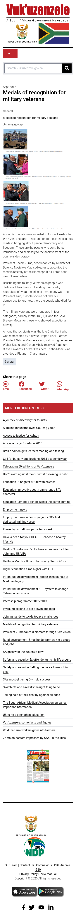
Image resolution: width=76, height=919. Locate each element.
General (9, 361)
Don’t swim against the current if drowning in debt (35, 474)
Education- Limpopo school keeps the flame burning (36, 502)
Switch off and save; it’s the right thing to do (31, 687)
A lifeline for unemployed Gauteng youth (29, 428)
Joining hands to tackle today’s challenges (30, 616)
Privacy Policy (28, 874)
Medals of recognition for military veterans (30, 624)
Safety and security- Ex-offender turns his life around (37, 659)
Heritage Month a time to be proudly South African (35, 561)
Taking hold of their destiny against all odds (31, 695)
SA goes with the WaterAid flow (23, 652)
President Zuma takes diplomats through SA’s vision (37, 632)
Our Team (11, 865)
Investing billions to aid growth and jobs (29, 609)
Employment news (15, 509)
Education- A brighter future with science (29, 482)
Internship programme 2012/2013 (25, 601)
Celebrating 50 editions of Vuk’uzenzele (28, 466)
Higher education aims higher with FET (28, 569)
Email (6, 389)
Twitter (44, 389)
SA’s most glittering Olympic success (27, 679)
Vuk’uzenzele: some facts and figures (27, 722)
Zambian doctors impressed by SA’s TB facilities (34, 738)
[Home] (38, 24)
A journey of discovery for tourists (25, 420)
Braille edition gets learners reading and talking (33, 451)
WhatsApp (63, 389)
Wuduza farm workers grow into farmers (29, 730)
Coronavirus (44, 865)
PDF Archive (62, 865)
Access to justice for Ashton (21, 435)
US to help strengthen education (23, 715)
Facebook (25, 389)
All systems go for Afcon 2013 (22, 443)
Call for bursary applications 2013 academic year (35, 459)
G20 (38, 869)
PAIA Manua (48, 874)
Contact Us (27, 865)
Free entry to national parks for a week (28, 529)
